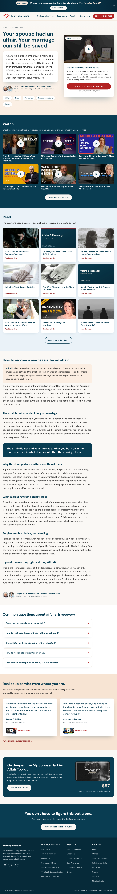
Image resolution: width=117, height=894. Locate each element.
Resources (84, 16)
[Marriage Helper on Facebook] (16, 865)
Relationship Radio (99, 863)
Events (69, 872)
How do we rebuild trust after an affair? (25, 652)
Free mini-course (103, 16)
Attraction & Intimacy (50, 867)
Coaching (70, 854)
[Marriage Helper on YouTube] (5, 865)
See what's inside (19, 788)
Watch (7, 98)
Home (5, 27)
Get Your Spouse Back (50, 876)
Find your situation (45, 16)
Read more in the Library (58, 340)
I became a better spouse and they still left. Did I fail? (33, 662)
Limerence (45, 858)
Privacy (76, 890)
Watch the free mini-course (89, 86)
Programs (61, 16)
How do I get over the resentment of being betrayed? (32, 633)
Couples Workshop (74, 858)
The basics (29, 98)
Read (17, 98)
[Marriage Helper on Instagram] (10, 865)
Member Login (98, 881)
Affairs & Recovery (48, 854)
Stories (95, 854)
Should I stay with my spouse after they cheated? (31, 643)
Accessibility (92, 890)
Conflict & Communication (52, 872)
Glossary (95, 872)
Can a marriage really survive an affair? (25, 623)
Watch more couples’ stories (16, 741)
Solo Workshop (73, 863)
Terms (83, 890)
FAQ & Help (96, 867)
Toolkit (7, 104)
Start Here (45, 849)
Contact (95, 876)
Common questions (45, 98)
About (72, 16)
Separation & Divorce (50, 863)
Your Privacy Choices (106, 890)
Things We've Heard (100, 858)
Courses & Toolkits (74, 867)
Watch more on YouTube (58, 197)
